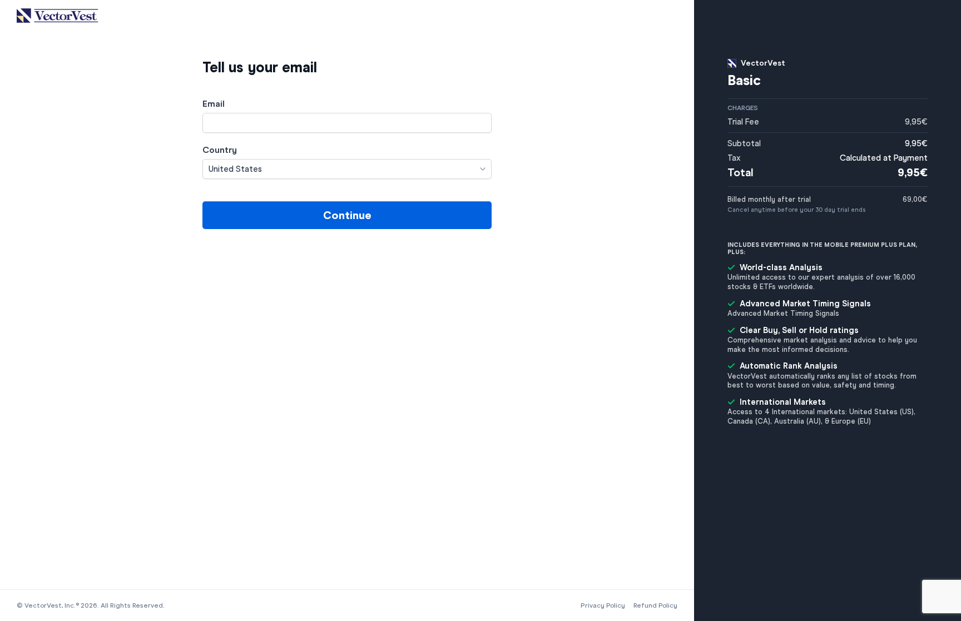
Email (213, 103)
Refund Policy (655, 605)
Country (219, 150)
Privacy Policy (603, 605)
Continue (347, 215)
